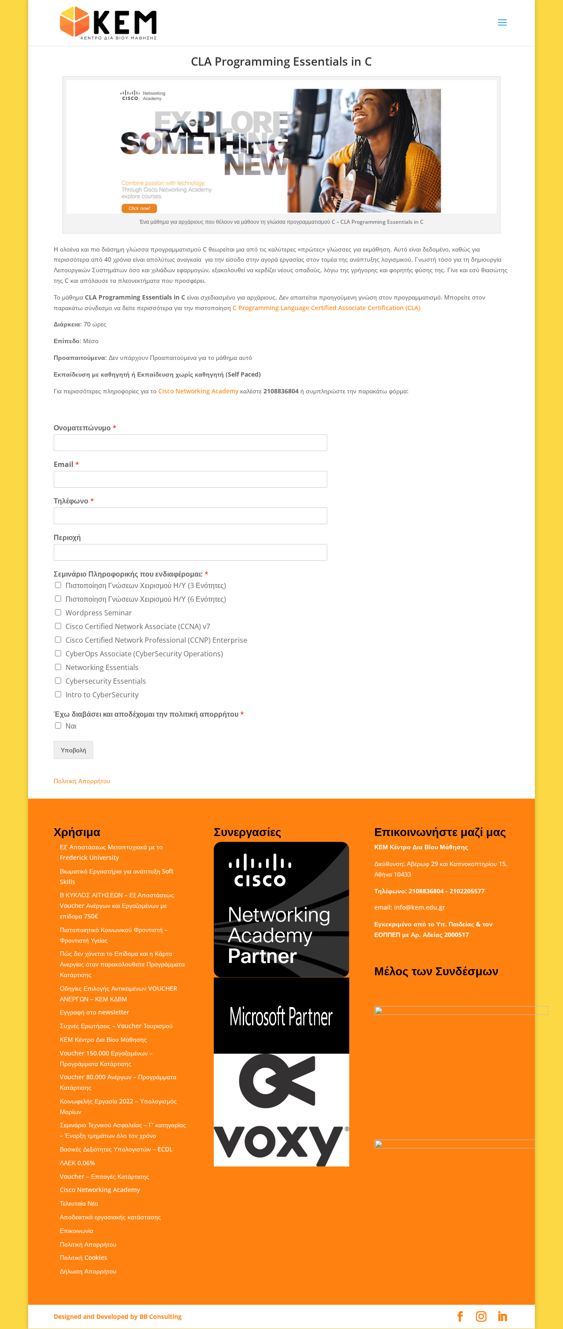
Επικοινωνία (76, 1230)
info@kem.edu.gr (419, 907)
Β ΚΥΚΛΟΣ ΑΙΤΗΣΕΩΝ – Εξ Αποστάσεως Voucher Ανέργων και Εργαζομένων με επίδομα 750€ (117, 905)
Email (66, 464)
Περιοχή (67, 537)
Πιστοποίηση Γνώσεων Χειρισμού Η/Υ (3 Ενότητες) (146, 585)
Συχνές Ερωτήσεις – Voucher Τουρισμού (116, 1026)
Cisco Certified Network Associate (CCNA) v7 (138, 626)
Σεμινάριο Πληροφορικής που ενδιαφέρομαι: (131, 574)
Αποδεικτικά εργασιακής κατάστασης (110, 1217)
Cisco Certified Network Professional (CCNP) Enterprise (156, 640)
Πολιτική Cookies (83, 1257)
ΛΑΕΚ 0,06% (77, 1163)
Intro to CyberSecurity (102, 695)
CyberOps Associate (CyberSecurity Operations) (144, 654)
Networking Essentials (102, 667)
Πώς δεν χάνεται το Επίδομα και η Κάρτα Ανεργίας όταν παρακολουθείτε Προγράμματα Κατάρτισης (122, 964)
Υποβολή (73, 750)
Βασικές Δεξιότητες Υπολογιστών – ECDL (116, 1149)
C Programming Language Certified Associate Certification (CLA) (326, 308)
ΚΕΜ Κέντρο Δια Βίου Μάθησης (103, 1039)
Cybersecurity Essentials (106, 681)
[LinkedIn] (502, 1316)
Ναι (71, 726)
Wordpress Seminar (99, 613)
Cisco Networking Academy (198, 391)
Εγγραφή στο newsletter (94, 1012)
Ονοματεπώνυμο (85, 428)
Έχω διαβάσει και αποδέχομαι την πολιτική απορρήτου (149, 714)
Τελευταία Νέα (79, 1203)
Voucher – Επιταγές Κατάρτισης (104, 1176)
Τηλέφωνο (74, 501)
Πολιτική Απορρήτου (82, 781)
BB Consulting (160, 1316)
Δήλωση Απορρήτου (88, 1271)
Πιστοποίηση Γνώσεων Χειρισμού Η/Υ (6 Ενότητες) (146, 599)
